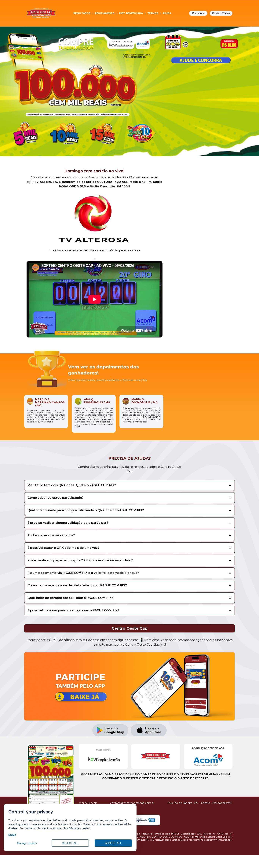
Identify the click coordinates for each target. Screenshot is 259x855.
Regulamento (105, 13)
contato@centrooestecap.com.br (132, 803)
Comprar (200, 13)
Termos (152, 13)
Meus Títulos (223, 13)
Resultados (81, 13)
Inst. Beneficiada (131, 13)
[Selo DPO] (142, 820)
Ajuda (167, 13)
